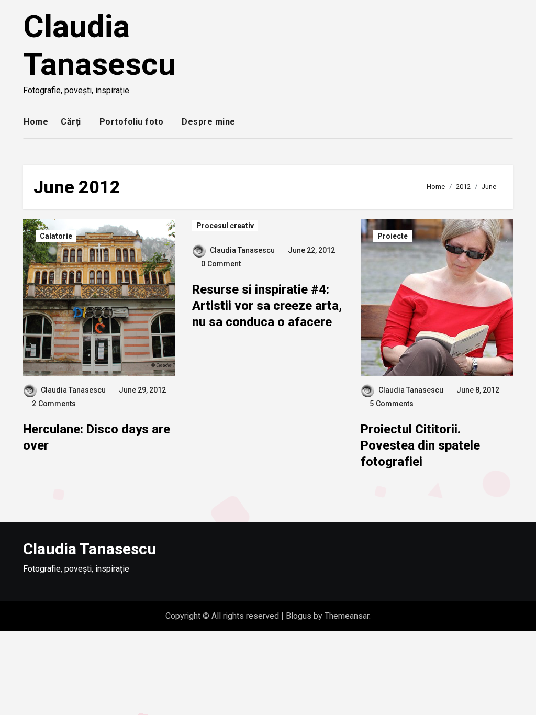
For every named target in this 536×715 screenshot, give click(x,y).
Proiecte (392, 236)
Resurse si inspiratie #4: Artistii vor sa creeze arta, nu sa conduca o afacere (267, 305)
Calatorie (56, 236)
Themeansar (347, 616)
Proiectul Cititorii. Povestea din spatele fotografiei (420, 445)
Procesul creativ (225, 225)
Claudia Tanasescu (99, 45)
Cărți (71, 122)
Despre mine (209, 122)
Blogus (298, 616)
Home (36, 122)
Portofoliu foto (131, 122)
